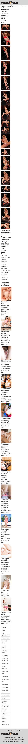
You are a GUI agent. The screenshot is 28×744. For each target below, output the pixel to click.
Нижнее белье (4, 710)
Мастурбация (6, 695)
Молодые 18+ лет (4, 702)
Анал (3, 630)
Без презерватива (6, 634)
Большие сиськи (4, 646)
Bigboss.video (15, 6)
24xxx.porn (10, 730)
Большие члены (4, 651)
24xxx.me (23, 6)
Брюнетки (5, 655)
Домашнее (5, 676)
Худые (3, 721)
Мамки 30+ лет (5, 691)
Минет (4, 698)
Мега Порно (5, 724)
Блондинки (5, 638)
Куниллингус (5, 687)
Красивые (5, 684)
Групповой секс (5, 672)
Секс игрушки (4, 717)
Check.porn (18, 730)
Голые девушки (4, 667)
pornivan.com (16, 737)
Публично (5, 714)
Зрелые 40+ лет (5, 680)
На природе (5, 706)
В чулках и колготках (5, 659)
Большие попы (4, 642)
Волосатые (5, 663)
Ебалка (4, 627)
